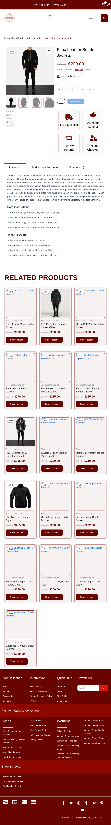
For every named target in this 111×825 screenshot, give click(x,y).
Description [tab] (15, 167)
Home (7, 38)
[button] (50, 16)
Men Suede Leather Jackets (26, 38)
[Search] (104, 18)
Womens (64, 721)
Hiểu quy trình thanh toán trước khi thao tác (27, 820)
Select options (16, 340)
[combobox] (93, 18)
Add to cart (76, 101)
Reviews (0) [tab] (76, 167)
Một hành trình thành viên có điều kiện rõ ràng (29, 813)
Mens (7, 721)
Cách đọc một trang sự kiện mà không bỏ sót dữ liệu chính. (35, 816)
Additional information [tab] (45, 167)
